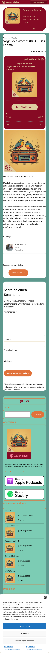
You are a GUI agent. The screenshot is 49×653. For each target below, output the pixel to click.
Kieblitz (8, 510)
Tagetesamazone (12, 525)
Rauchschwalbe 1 (12, 541)
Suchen (37, 414)
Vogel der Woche (32, 10)
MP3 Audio (18, 272)
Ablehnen (24, 633)
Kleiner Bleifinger (12, 556)
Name (7, 339)
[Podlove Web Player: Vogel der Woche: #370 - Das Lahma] (24, 92)
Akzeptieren (24, 626)
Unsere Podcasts (38, 2)
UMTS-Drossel (10, 571)
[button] (45, 597)
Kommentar (10, 311)
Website (8, 360)
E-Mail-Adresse (11, 350)
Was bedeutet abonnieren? (14, 472)
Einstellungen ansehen (24, 641)
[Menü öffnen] (33, 28)
